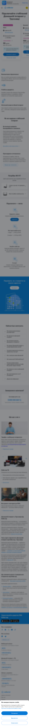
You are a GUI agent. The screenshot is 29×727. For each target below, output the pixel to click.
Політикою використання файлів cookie (11, 708)
